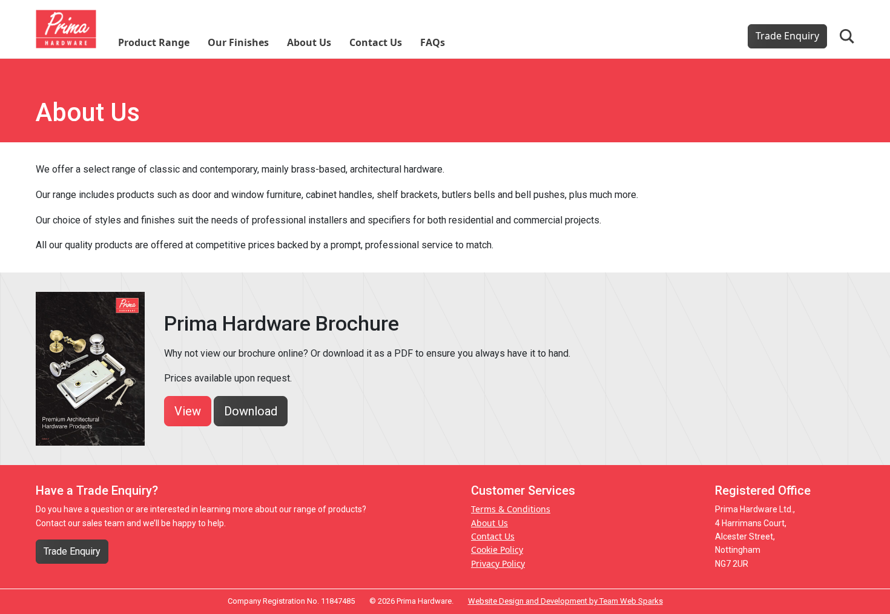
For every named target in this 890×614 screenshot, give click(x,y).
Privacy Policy (498, 563)
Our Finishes (238, 42)
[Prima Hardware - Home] (66, 28)
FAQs (432, 42)
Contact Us (375, 42)
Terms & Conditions (510, 509)
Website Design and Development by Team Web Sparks (565, 601)
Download (250, 411)
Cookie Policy (497, 549)
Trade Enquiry (787, 35)
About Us (309, 42)
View (187, 411)
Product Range (154, 42)
